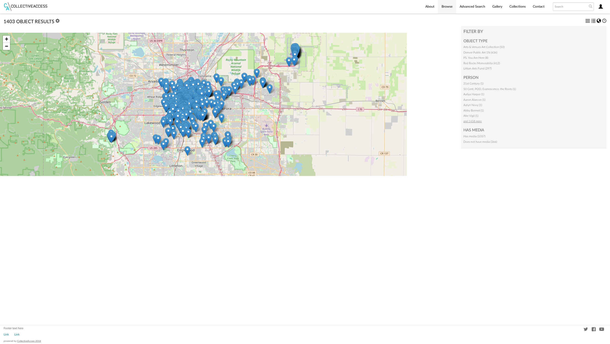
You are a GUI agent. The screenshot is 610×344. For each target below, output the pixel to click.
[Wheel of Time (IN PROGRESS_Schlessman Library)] (215, 113)
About (429, 6)
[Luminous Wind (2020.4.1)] (257, 73)
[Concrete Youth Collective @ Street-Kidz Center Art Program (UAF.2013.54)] (187, 151)
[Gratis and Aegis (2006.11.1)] (196, 127)
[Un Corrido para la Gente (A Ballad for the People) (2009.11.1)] (163, 123)
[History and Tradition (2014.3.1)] (221, 118)
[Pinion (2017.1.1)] (235, 90)
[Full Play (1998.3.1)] (214, 127)
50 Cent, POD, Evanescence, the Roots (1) (489, 89)
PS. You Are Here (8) (475, 57)
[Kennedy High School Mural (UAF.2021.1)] (158, 140)
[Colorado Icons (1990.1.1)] (202, 106)
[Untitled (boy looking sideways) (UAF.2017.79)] (166, 107)
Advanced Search (472, 6)
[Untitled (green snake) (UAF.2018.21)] (168, 132)
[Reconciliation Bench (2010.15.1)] (170, 122)
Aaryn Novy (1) (472, 105)
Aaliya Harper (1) (473, 94)
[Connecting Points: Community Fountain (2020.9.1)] (111, 138)
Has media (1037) (474, 136)
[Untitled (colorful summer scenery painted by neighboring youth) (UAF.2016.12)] (250, 81)
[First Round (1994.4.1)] (228, 143)
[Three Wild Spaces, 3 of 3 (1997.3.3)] (215, 140)
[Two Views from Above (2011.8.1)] (216, 78)
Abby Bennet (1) (473, 110)
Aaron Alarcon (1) (474, 99)
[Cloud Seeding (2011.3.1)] (263, 83)
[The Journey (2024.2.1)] (229, 91)
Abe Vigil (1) (470, 115)
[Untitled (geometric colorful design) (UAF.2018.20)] (241, 84)
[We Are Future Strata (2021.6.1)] (202, 143)
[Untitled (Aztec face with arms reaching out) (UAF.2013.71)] (166, 90)
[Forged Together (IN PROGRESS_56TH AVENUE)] (244, 77)
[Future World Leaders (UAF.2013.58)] (174, 89)
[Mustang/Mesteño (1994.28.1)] (294, 61)
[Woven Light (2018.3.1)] (221, 82)
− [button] (6, 46)
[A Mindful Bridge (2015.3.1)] (204, 131)
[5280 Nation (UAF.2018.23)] (215, 105)
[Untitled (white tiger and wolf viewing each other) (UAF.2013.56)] (178, 117)
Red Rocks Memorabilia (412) (481, 63)
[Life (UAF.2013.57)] (174, 135)
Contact (538, 6)
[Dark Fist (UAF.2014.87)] (209, 93)
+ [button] (6, 39)
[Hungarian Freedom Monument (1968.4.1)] (190, 113)
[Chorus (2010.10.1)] (224, 96)
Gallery (497, 6)
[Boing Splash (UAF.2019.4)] (188, 133)
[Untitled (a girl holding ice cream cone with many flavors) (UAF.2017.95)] (207, 103)
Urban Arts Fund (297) (477, 68)
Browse (447, 6)
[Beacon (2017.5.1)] (289, 62)
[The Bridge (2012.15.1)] (163, 145)
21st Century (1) (473, 83)
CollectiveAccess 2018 (29, 341)
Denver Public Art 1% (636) (480, 52)
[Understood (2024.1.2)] (186, 116)
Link (6, 334)
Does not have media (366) (480, 141)
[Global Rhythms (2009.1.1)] (270, 89)
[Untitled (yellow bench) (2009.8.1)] (203, 116)
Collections (517, 6)
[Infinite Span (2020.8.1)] (183, 133)
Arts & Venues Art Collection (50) (483, 47)
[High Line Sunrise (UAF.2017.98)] (209, 139)
